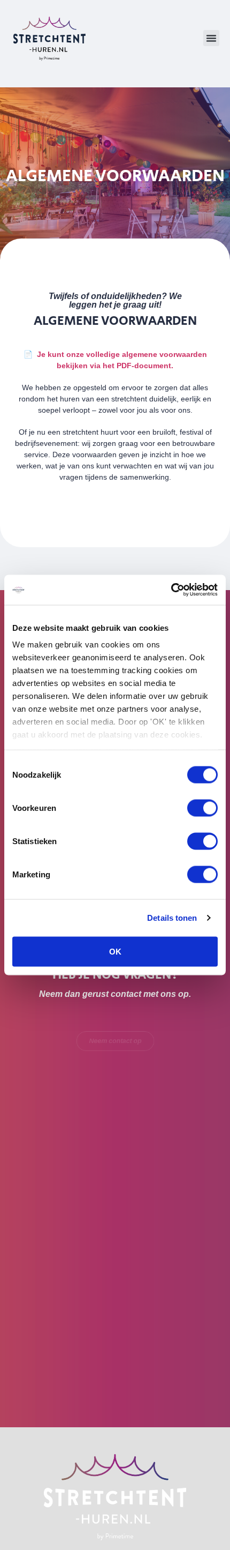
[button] (211, 38)
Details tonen (172, 917)
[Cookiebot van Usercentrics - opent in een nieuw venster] (171, 590)
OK (115, 951)
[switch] (202, 807)
